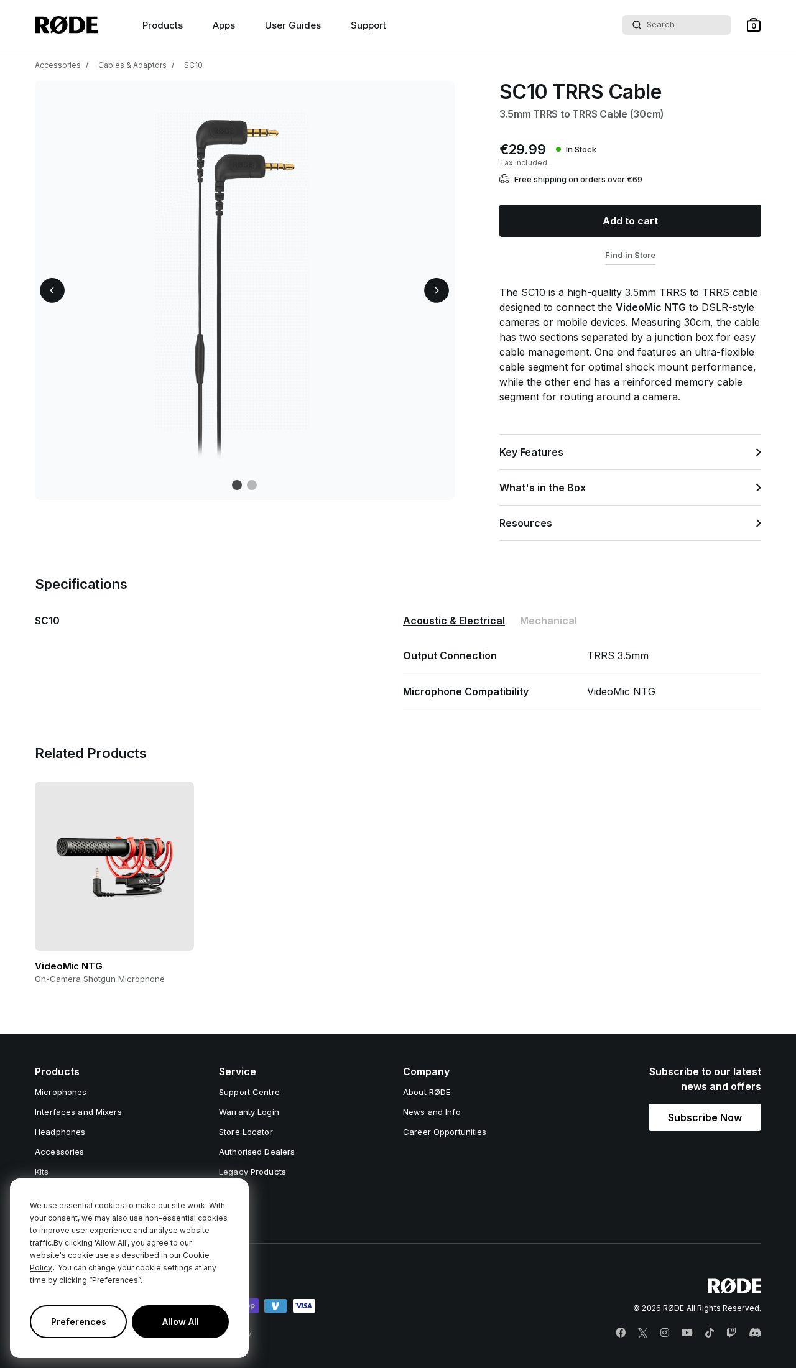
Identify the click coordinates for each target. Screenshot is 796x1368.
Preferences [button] (78, 1321)
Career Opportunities (445, 1132)
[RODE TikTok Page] (709, 1333)
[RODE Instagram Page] (664, 1333)
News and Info (432, 1112)
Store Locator (246, 1132)
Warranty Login (249, 1112)
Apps (224, 25)
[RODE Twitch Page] (731, 1333)
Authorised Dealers (257, 1152)
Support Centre (249, 1092)
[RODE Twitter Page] (643, 1333)
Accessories (58, 65)
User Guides (293, 25)
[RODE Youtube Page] (687, 1333)
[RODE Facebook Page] (621, 1333)
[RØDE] (66, 25)
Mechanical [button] (548, 620)
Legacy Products (252, 1171)
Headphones (60, 1132)
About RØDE (426, 1092)
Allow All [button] (180, 1321)
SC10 (193, 65)
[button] (753, 24)
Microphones (60, 1092)
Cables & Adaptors (132, 65)
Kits (42, 1171)
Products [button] (162, 25)
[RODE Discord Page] (755, 1333)
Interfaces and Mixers (78, 1112)
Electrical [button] (454, 620)
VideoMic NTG (651, 307)
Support (368, 25)
